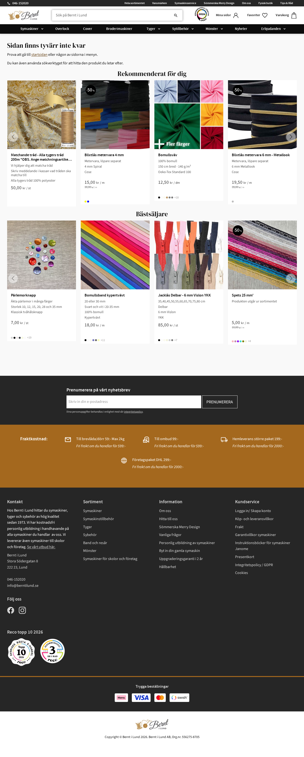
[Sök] (175, 15)
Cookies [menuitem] (241, 572)
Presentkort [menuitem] (244, 557)
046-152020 (20, 3)
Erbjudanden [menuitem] (271, 29)
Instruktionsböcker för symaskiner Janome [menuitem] (262, 546)
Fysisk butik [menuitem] (265, 3)
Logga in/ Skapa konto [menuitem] (253, 510)
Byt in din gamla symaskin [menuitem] (179, 550)
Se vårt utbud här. (41, 547)
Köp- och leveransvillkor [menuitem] (254, 519)
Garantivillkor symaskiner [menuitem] (255, 534)
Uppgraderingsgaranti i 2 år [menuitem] (181, 558)
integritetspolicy (133, 412)
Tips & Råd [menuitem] (286, 3)
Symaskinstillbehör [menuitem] (98, 519)
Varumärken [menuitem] (159, 3)
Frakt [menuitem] (239, 527)
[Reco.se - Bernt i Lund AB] (202, 15)
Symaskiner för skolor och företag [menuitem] (110, 558)
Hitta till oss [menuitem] (168, 519)
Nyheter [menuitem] (241, 29)
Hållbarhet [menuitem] (167, 566)
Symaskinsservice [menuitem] (185, 3)
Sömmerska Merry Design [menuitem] (219, 3)
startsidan (39, 54)
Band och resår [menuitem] (95, 542)
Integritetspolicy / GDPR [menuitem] (254, 565)
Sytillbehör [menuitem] (180, 29)
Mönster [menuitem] (212, 29)
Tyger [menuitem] (151, 29)
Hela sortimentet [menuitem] (134, 3)
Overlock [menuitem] (62, 29)
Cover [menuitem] (87, 29)
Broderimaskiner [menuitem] (119, 29)
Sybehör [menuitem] (90, 534)
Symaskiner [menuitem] (29, 29)
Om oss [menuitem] (246, 3)
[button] (257, 15)
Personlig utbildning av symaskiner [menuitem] (187, 542)
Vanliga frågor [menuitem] (170, 534)
